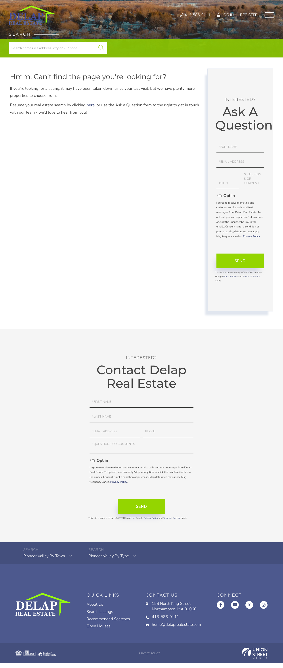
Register (249, 15)
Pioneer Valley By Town (44, 556)
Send (240, 260)
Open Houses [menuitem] (98, 626)
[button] (101, 48)
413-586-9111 (197, 15)
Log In (227, 15)
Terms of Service (251, 276)
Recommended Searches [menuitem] (108, 619)
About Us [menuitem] (94, 604)
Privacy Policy (251, 236)
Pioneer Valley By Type (108, 556)
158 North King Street (174, 606)
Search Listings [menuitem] (99, 612)
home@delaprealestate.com (176, 624)
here (90, 105)
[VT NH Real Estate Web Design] (255, 653)
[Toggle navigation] (269, 15)
